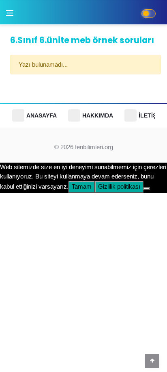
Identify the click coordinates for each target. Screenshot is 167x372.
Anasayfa (41, 115)
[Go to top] (152, 360)
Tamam (82, 186)
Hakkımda (97, 115)
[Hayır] (146, 188)
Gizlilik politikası (119, 186)
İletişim (151, 115)
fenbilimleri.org (94, 147)
